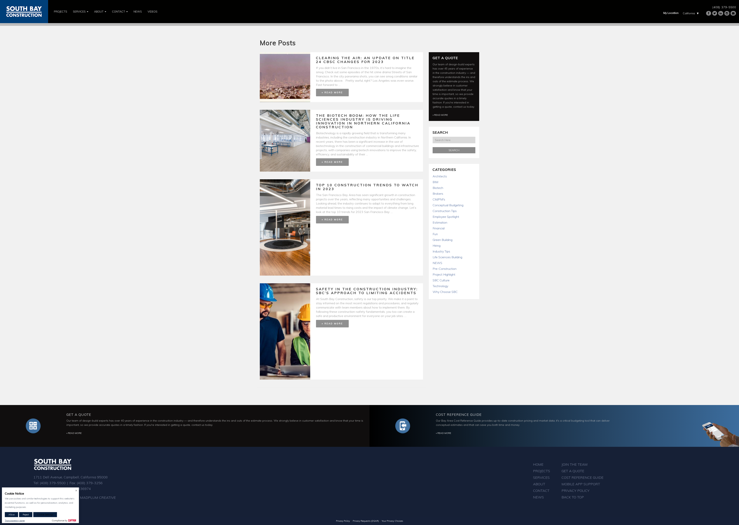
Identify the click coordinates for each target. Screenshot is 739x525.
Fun (435, 234)
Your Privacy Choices (392, 520)
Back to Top (573, 497)
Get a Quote (445, 58)
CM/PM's (439, 199)
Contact (119, 11)
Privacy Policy (575, 490)
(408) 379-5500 (724, 7)
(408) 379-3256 (90, 483)
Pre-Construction (444, 269)
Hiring (437, 245)
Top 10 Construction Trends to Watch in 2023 (367, 187)
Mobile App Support (581, 484)
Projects (60, 11)
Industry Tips (441, 251)
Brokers (438, 193)
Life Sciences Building (447, 257)
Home (538, 464)
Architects (440, 176)
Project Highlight (444, 274)
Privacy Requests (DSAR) (366, 520)
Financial (439, 228)
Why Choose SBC (445, 292)
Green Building (442, 240)
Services (79, 11)
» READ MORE (332, 92)
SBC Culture (441, 280)
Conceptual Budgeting (448, 205)
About (99, 11)
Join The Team (575, 464)
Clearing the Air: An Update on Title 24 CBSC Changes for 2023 (365, 60)
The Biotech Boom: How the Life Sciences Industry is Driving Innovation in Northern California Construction (363, 121)
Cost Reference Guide (459, 414)
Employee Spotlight (446, 217)
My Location (671, 13)
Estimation (440, 222)
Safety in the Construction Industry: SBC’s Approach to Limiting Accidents (367, 291)
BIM (435, 182)
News (138, 11)
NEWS (437, 263)
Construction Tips (445, 211)
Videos (152, 11)
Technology (440, 286)
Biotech (438, 188)
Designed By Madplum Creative (86, 497)
